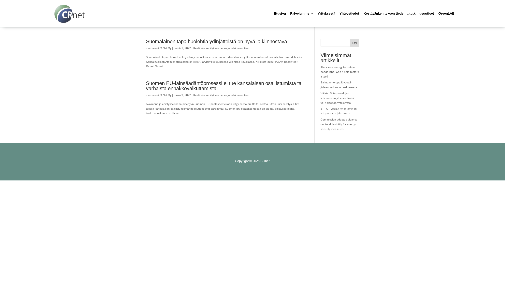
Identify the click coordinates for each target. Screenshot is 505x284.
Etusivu (280, 13)
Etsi (354, 42)
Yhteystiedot (349, 13)
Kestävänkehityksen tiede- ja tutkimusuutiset (399, 13)
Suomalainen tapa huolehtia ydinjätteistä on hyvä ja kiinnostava (216, 41)
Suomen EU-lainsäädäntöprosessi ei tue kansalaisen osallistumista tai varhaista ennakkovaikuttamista (224, 85)
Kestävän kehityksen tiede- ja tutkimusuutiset (221, 48)
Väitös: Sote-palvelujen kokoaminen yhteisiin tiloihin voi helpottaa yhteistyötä (338, 98)
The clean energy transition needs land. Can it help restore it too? (340, 71)
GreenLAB (446, 13)
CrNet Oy (165, 48)
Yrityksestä (326, 13)
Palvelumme (299, 13)
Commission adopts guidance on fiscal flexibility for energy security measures (339, 124)
